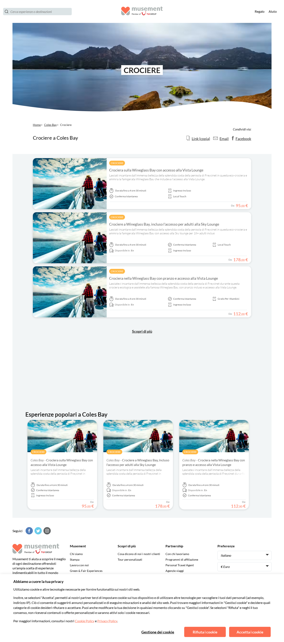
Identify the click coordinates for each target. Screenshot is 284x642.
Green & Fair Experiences (86, 570)
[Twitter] (37, 530)
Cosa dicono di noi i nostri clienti (139, 554)
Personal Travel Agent (179, 565)
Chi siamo (76, 554)
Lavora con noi (79, 565)
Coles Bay (50, 125)
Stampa (74, 559)
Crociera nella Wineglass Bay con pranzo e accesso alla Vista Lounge (163, 278)
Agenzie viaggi (174, 570)
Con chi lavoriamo (177, 554)
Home (37, 125)
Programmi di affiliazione (181, 559)
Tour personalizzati (130, 559)
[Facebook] (29, 530)
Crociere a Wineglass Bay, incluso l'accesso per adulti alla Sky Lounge (164, 224)
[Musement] (142, 11)
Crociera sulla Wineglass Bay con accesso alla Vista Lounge (156, 170)
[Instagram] (46, 530)
